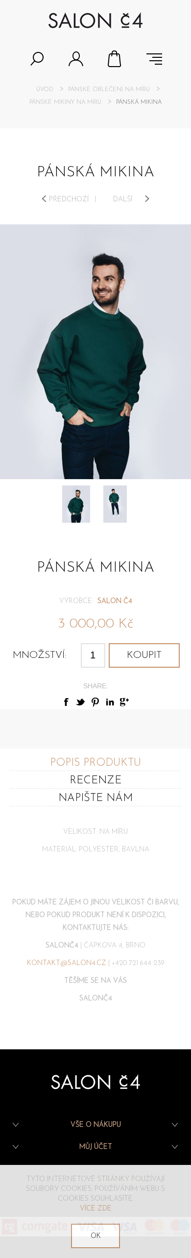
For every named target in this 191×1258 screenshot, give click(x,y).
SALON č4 (114, 601)
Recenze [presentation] (95, 780)
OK (96, 1236)
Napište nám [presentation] (95, 798)
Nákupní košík (115, 58)
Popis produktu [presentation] (95, 763)
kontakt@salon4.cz (66, 963)
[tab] (95, 762)
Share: (95, 686)
